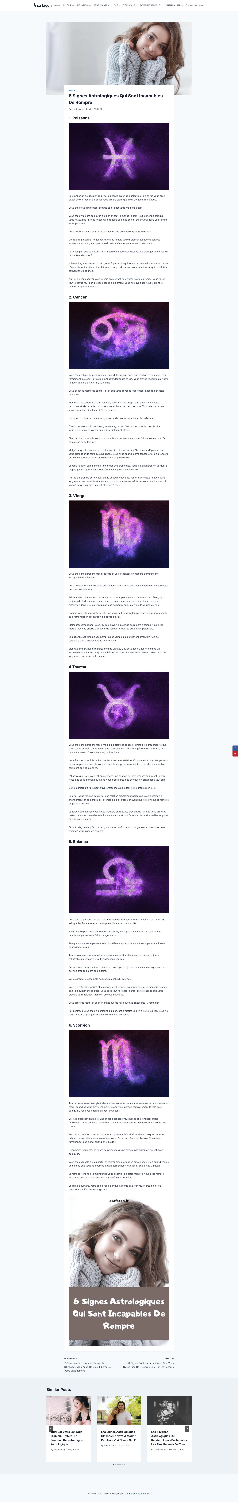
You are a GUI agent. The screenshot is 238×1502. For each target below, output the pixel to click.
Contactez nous (194, 5)
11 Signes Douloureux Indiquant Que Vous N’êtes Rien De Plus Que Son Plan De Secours (148, 1362)
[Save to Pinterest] (235, 753)
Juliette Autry (77, 109)
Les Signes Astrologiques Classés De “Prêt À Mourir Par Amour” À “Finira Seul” (118, 1436)
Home (56, 5)
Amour (72, 90)
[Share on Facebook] (235, 748)
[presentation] (68, 1410)
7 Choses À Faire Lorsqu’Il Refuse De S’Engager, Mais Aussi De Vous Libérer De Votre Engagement (87, 1364)
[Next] (187, 1429)
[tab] (113, 1464)
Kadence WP (143, 1493)
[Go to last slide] (51, 1429)
